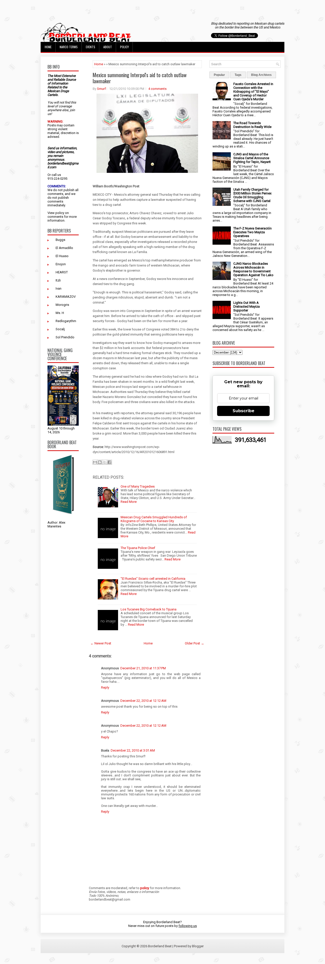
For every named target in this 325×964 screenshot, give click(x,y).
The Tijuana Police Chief (138, 548)
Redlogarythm (66, 321)
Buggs (60, 240)
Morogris (62, 305)
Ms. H (60, 313)
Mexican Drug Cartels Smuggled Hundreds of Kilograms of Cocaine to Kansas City (154, 519)
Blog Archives (261, 75)
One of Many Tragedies (138, 486)
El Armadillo (64, 248)
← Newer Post (100, 643)
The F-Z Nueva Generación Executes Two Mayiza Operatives (252, 232)
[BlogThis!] (99, 462)
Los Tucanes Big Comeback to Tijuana (148, 609)
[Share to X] (104, 462)
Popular (219, 75)
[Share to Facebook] (109, 462)
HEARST (62, 272)
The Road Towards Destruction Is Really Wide (252, 125)
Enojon (61, 264)
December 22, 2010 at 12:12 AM (143, 701)
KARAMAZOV (66, 296)
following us (187, 926)
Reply (105, 687)
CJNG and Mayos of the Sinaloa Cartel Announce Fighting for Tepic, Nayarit (252, 158)
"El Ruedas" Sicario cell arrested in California (153, 578)
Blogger (198, 946)
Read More (129, 502)
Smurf (101, 89)
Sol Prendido (65, 337)
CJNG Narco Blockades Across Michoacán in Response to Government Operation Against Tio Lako (253, 269)
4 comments (157, 89)
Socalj (60, 329)
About (107, 47)
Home (48, 47)
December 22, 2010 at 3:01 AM (133, 750)
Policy (124, 47)
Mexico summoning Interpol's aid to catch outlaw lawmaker (140, 78)
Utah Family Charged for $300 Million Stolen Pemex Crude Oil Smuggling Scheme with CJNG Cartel (252, 195)
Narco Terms (69, 47)
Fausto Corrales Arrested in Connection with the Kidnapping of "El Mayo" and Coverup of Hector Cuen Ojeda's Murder (253, 91)
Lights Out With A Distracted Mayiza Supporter (246, 306)
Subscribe (243, 410)
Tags (238, 75)
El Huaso (62, 256)
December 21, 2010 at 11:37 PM (143, 668)
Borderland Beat (160, 946)
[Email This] (95, 462)
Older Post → (194, 643)
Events (90, 47)
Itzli (58, 280)
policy (59, 213)
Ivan (58, 288)
